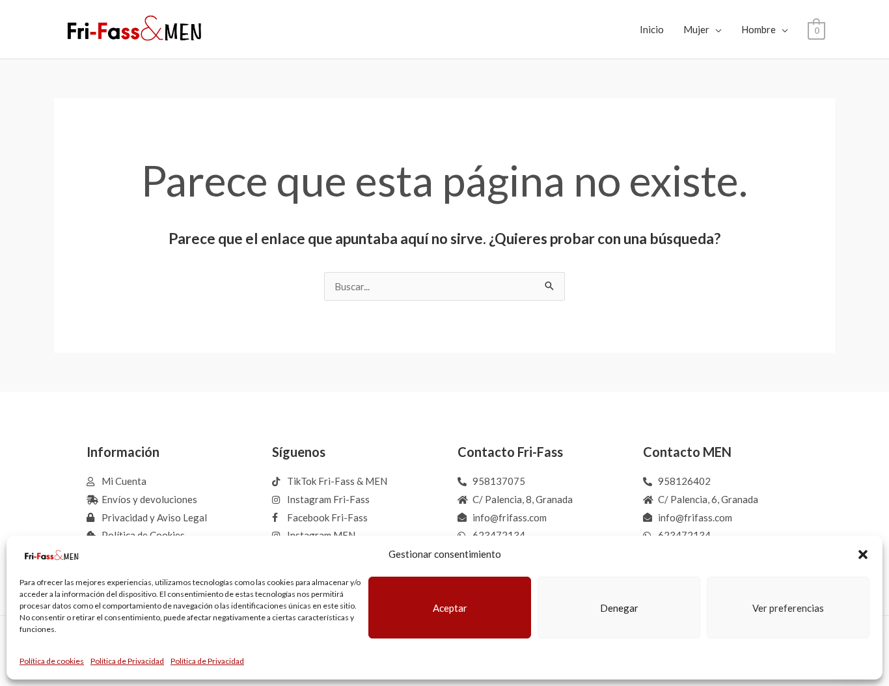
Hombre (758, 29)
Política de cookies (52, 661)
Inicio (652, 29)
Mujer (696, 29)
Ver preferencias (788, 608)
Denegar (619, 608)
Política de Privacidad (127, 661)
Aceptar (450, 608)
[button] (862, 554)
